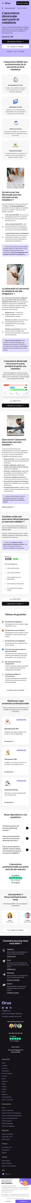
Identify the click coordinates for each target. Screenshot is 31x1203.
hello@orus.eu (11, 969)
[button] (6, 1174)
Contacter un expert (13, 992)
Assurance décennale (10, 8)
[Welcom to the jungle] (10, 1008)
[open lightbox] (15, 389)
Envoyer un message (13, 980)
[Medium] (7, 1008)
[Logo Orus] (7, 3)
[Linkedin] (3, 1008)
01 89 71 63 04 (11, 956)
